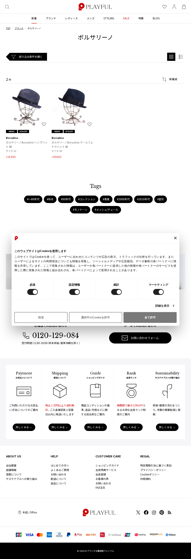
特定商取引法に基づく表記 (156, 465)
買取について (14, 474)
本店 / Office (30, 512)
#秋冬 (50, 199)
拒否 (41, 317)
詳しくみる (22, 427)
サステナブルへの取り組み (21, 479)
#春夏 (106, 199)
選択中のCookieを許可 (95, 317)
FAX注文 (100, 487)
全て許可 (150, 317)
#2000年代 (123, 199)
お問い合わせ (58, 474)
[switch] (74, 292)
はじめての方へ (60, 465)
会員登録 (101, 474)
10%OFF (23, 131)
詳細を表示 (162, 305)
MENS (11, 131)
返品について (58, 483)
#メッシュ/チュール (106, 209)
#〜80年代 (33, 199)
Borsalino (12, 138)
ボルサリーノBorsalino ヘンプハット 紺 (26, 144)
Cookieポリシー (149, 474)
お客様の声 (102, 479)
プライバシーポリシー (153, 470)
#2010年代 (143, 199)
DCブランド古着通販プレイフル (99, 550)
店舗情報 (11, 470)
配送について (58, 479)
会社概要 (11, 465)
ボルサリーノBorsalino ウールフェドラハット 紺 (72, 144)
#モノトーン (80, 209)
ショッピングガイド (107, 465)
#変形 (160, 199)
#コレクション (86, 199)
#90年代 (66, 199)
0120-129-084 (55, 335)
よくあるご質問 (60, 470)
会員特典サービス (106, 470)
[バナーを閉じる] (175, 238)
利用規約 (145, 479)
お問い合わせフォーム (145, 338)
